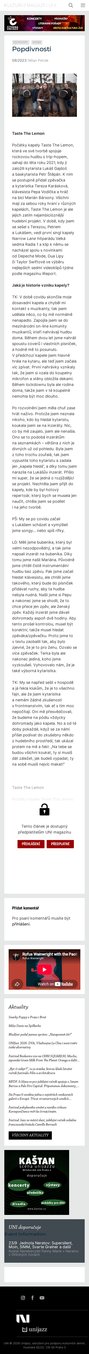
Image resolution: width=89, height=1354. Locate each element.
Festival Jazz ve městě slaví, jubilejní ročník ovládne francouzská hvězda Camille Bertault (42, 1122)
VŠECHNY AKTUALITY (30, 1135)
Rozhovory (20, 42)
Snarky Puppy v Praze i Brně (27, 1017)
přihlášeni (21, 924)
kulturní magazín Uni (30, 5)
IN (22, 1297)
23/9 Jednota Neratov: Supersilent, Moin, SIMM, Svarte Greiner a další (41, 1245)
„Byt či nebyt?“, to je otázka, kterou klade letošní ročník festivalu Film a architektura (40, 1071)
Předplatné (60, 844)
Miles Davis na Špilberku (25, 1026)
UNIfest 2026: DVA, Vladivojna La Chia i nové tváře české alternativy (43, 1045)
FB (32, 1297)
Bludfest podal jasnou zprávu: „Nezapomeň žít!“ (40, 1034)
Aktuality (18, 1007)
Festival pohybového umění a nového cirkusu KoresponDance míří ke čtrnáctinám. (38, 1109)
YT (41, 1297)
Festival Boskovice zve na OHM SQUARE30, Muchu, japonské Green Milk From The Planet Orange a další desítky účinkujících (43, 1059)
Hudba (37, 42)
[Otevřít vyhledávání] (71, 5)
